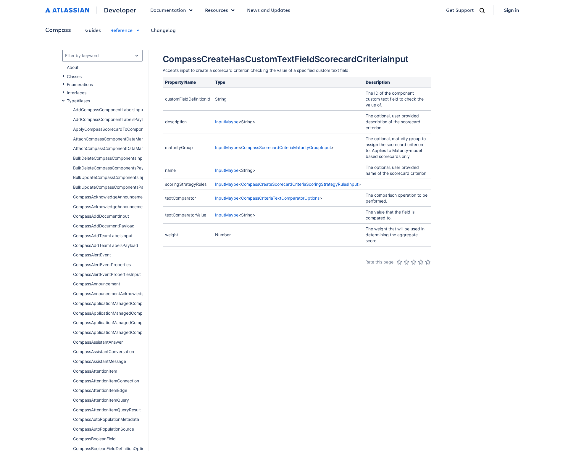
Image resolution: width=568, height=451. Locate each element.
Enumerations (80, 84)
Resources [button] (216, 10)
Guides (93, 30)
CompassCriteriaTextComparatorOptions (280, 198)
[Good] (420, 262)
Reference (121, 30)
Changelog (163, 30)
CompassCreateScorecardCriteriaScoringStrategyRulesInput (299, 184)
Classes (74, 76)
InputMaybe (226, 121)
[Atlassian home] (67, 10)
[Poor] (406, 262)
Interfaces (76, 92)
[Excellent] (427, 262)
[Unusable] (399, 262)
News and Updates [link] (268, 10)
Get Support (460, 10)
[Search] (482, 10)
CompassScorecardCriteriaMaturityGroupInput (286, 147)
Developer (120, 10)
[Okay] (413, 262)
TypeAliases (78, 100)
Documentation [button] (168, 10)
